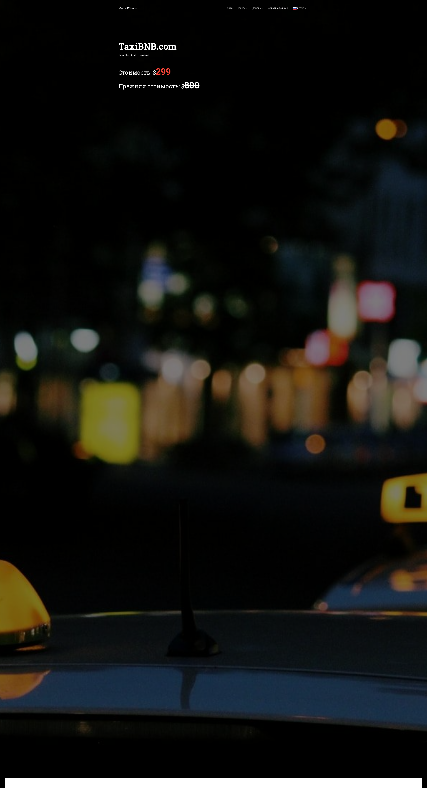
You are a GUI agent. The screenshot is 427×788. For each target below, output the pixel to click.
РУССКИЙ (302, 8)
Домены (257, 8)
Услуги (242, 8)
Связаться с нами (278, 8)
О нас (230, 8)
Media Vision (127, 8)
